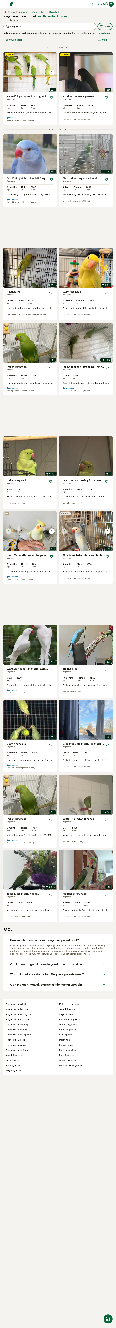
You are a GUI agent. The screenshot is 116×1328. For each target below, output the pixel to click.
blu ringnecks (66, 1045)
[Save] (51, 97)
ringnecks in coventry (17, 1024)
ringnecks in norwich (17, 1029)
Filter (107, 26)
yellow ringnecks (68, 1024)
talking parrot (13, 1060)
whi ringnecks (13, 1065)
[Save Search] (108, 1318)
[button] (30, 72)
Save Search (15, 40)
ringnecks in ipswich (16, 1045)
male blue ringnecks (69, 1004)
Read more (105, 33)
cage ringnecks (67, 1014)
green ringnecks (67, 1060)
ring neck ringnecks (69, 1019)
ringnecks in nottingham (18, 1035)
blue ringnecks (66, 1055)
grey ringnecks (13, 1070)
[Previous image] (8, 72)
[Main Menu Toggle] (5, 4)
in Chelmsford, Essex (52, 16)
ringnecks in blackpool (17, 1019)
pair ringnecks (66, 1035)
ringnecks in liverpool (17, 1009)
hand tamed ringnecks (70, 1065)
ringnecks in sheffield (17, 1050)
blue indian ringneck (69, 1050)
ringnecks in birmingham (18, 1014)
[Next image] (52, 72)
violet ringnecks (67, 1029)
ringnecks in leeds (15, 1040)
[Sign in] (111, 4)
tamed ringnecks (67, 1009)
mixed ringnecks (14, 1055)
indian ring (64, 1040)
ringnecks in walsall (16, 1004)
